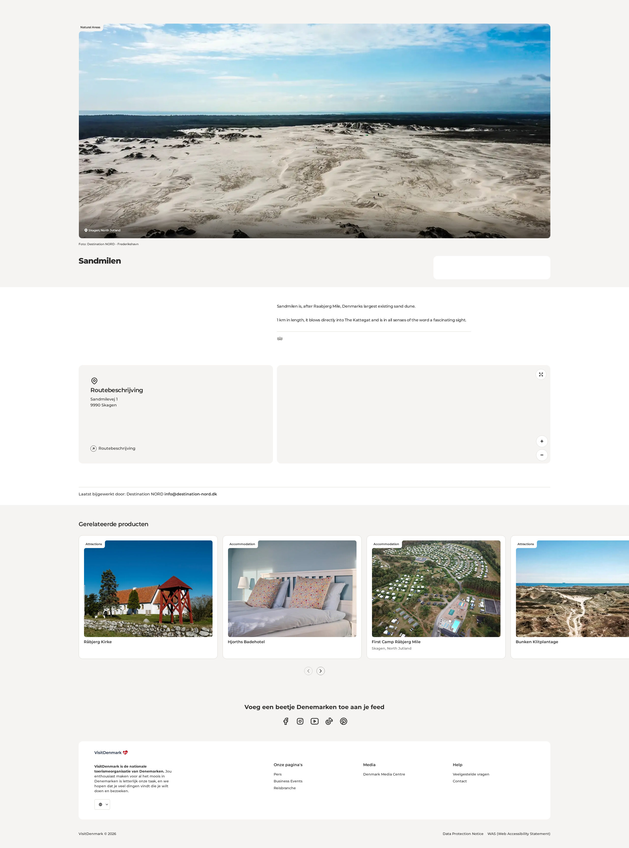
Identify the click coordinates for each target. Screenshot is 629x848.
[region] (413, 414)
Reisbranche (285, 788)
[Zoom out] (542, 455)
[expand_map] (541, 374)
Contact (460, 781)
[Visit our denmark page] (285, 721)
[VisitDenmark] (111, 752)
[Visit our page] (300, 721)
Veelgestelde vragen (471, 774)
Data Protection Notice (463, 834)
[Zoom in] (542, 441)
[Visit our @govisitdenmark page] (329, 721)
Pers (278, 774)
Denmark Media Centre (384, 774)
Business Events (288, 781)
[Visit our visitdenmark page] (314, 721)
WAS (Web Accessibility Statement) (518, 834)
